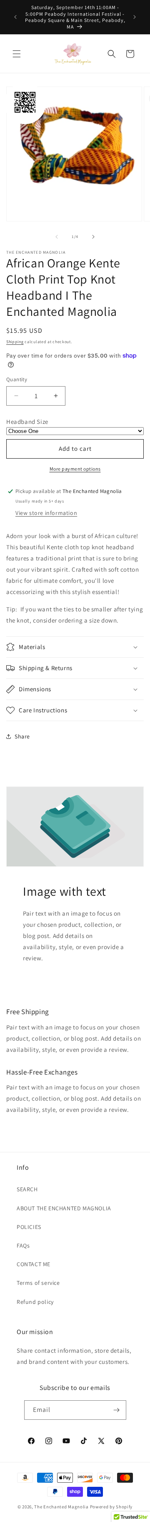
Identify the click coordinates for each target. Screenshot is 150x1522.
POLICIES (29, 1227)
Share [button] (22, 736)
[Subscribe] (117, 1410)
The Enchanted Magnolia (61, 1507)
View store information (46, 513)
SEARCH (27, 1189)
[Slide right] (93, 237)
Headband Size (27, 422)
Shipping (15, 341)
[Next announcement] (134, 17)
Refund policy (35, 1302)
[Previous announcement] (15, 17)
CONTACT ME (33, 1264)
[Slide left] (57, 237)
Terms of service (38, 1282)
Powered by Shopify (111, 1507)
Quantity (16, 379)
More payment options (75, 469)
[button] (17, 54)
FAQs (23, 1245)
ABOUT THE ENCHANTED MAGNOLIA (64, 1208)
